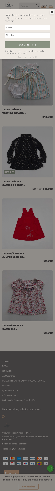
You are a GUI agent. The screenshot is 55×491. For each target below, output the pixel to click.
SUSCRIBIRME (27, 44)
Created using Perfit (27, 57)
